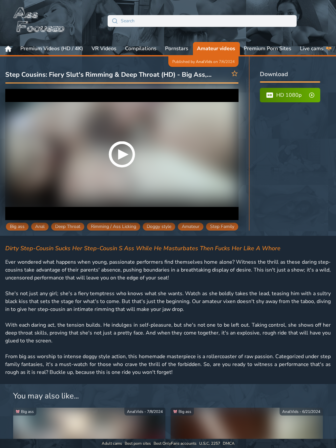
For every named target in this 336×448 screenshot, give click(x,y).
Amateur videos (216, 48)
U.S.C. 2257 (209, 443)
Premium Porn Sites (267, 48)
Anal (40, 226)
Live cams (312, 48)
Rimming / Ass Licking (113, 226)
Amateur (191, 226)
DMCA (229, 443)
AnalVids (204, 61)
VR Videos (104, 48)
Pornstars (176, 48)
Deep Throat (67, 226)
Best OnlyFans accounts (175, 443)
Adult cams (112, 443)
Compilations (141, 48)
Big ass (17, 226)
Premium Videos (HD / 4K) (51, 48)
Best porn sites (138, 443)
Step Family (222, 226)
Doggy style (159, 226)
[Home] (39, 21)
